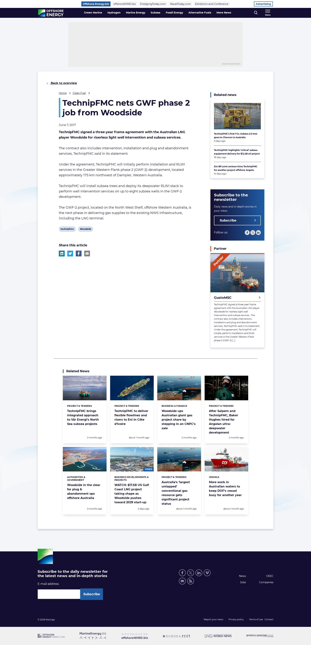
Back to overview (63, 83)
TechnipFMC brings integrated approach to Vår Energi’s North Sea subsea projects (83, 417)
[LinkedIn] (258, 232)
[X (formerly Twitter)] (190, 572)
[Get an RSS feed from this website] (190, 581)
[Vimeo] (207, 572)
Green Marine (93, 12)
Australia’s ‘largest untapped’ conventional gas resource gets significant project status (176, 492)
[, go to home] (51, 13)
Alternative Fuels (199, 12)
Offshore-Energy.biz (96, 4)
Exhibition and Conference (211, 4)
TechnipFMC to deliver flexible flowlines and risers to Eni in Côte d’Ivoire (131, 417)
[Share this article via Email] (87, 253)
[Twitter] (252, 232)
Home (63, 93)
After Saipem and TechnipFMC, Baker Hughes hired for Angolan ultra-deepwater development (223, 421)
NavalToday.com (180, 4)
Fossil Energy (174, 12)
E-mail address (48, 584)
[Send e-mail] (182, 581)
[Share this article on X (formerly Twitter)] (70, 253)
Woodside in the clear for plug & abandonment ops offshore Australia (83, 491)
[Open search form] (256, 13)
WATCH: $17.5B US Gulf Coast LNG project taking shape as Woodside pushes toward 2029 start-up (131, 493)
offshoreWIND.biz (124, 4)
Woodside (85, 229)
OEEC (269, 576)
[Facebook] (247, 232)
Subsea (155, 12)
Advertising (263, 4)
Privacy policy (236, 619)
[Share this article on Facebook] (79, 253)
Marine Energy (135, 12)
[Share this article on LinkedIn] (62, 253)
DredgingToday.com (153, 4)
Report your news (213, 619)
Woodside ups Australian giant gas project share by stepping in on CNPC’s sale (179, 419)
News (242, 576)
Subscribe (228, 220)
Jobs (243, 582)
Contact (269, 619)
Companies (266, 582)
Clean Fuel (79, 93)
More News (224, 12)
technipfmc (67, 229)
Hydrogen (114, 12)
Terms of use (256, 619)
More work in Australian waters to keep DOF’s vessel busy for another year (225, 488)
